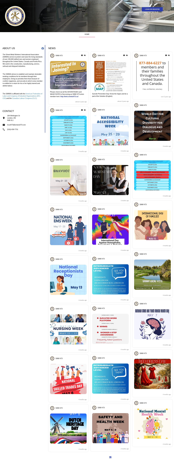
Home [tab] (87, 34)
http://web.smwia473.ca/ (69, 96)
